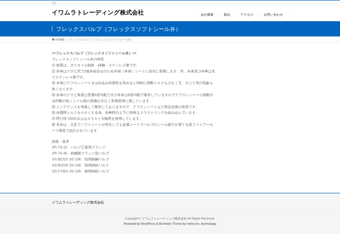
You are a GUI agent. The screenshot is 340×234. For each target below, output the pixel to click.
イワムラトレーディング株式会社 (98, 12)
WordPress (148, 224)
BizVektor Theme (170, 224)
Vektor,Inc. (193, 224)
